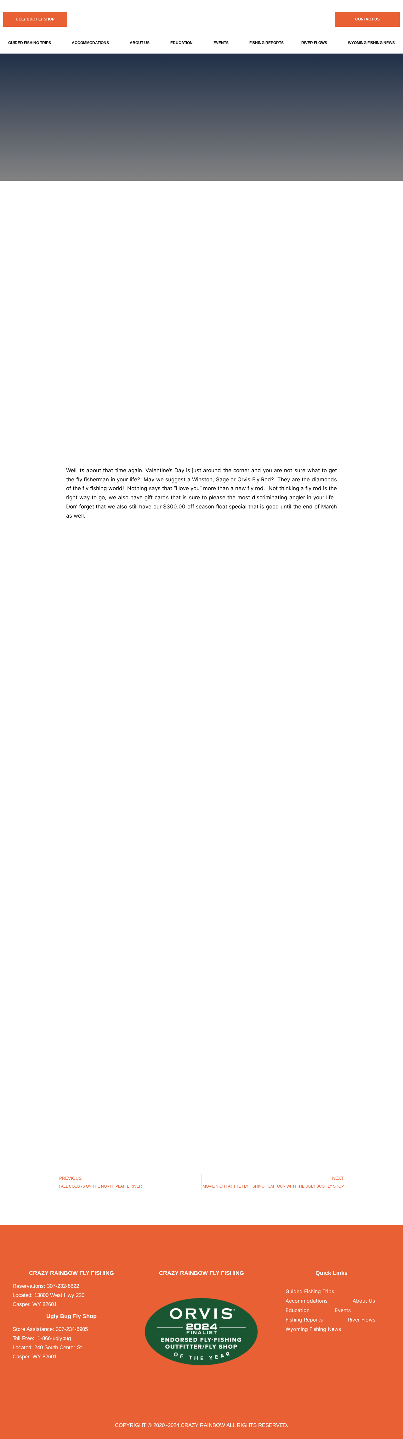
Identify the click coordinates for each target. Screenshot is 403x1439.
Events (221, 43)
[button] (31, 42)
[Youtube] (220, 1286)
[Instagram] (208, 1286)
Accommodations (90, 43)
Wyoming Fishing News (313, 1329)
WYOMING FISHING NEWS (371, 43)
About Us (140, 43)
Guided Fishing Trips (29, 43)
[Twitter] (195, 1286)
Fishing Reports (266, 43)
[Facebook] (182, 1286)
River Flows (314, 43)
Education (181, 43)
